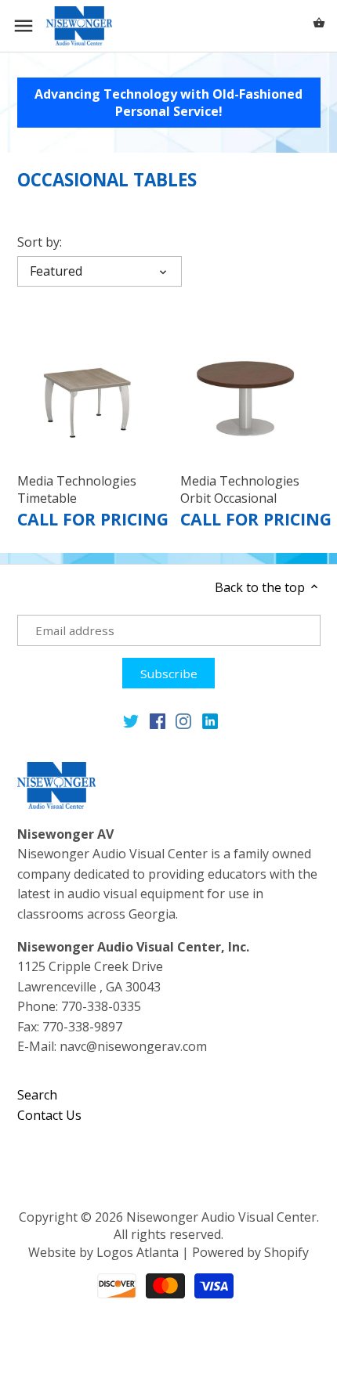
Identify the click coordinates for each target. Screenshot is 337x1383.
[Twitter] (131, 721)
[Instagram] (183, 721)
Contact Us (49, 1115)
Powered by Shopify (250, 1252)
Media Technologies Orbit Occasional (239, 489)
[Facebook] (157, 721)
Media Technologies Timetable (76, 489)
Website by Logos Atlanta (103, 1252)
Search (37, 1094)
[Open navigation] (23, 26)
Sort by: (39, 242)
